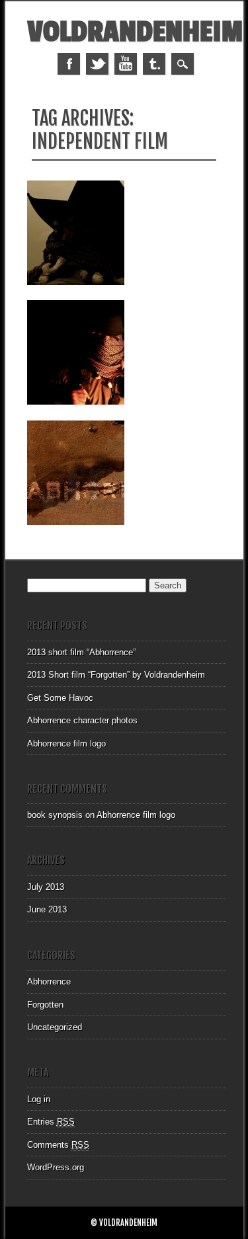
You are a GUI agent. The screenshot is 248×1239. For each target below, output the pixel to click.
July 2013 (45, 887)
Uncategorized (54, 1027)
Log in (38, 1099)
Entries (51, 1122)
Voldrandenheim (135, 32)
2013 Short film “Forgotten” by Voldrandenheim (116, 675)
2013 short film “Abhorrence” (81, 652)
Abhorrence (49, 981)
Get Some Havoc (60, 698)
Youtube (125, 64)
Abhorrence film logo (66, 743)
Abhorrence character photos (82, 720)
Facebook (69, 64)
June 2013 (47, 909)
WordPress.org (55, 1167)
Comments (58, 1145)
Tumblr (154, 64)
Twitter (97, 64)
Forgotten (45, 1005)
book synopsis (55, 815)
